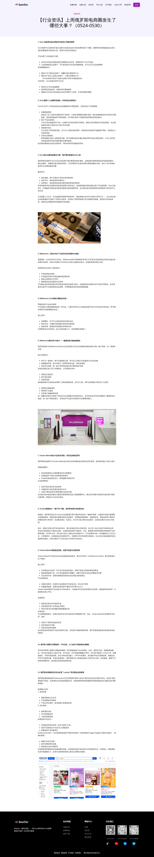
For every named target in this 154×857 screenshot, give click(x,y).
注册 (86, 827)
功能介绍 (66, 827)
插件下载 (66, 834)
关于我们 (71, 853)
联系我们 (78, 853)
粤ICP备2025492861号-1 (92, 853)
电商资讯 (77, 14)
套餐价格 (66, 830)
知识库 (87, 830)
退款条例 (88, 837)
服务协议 (57, 853)
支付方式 (88, 834)
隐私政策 (64, 853)
